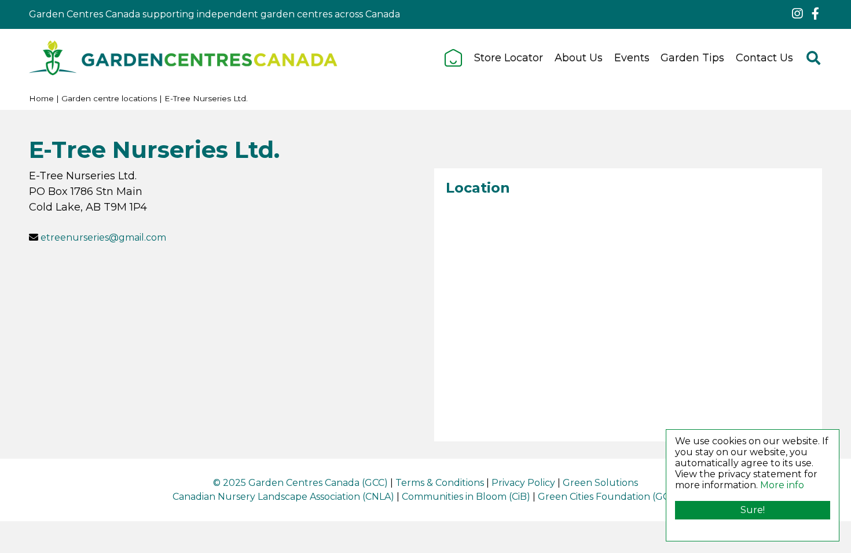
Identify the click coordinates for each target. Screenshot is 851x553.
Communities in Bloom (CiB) (466, 496)
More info (782, 485)
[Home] (453, 57)
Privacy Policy (523, 482)
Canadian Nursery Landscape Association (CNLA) (283, 496)
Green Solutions (600, 482)
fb (815, 14)
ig (797, 14)
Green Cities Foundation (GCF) (608, 496)
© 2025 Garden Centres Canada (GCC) (300, 482)
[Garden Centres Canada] (183, 57)
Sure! (752, 509)
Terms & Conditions (439, 482)
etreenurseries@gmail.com (103, 237)
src (813, 58)
